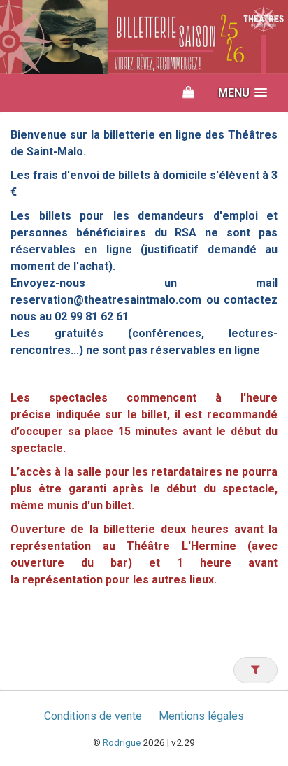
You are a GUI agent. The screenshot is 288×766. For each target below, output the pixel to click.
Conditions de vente (93, 716)
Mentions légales (201, 716)
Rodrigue (122, 742)
